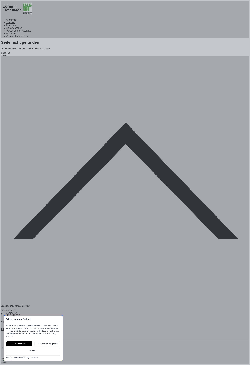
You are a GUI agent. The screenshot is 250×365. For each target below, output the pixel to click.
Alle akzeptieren (19, 344)
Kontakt (9, 358)
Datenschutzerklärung (21, 358)
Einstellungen (33, 351)
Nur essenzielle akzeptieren (47, 344)
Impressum (34, 358)
